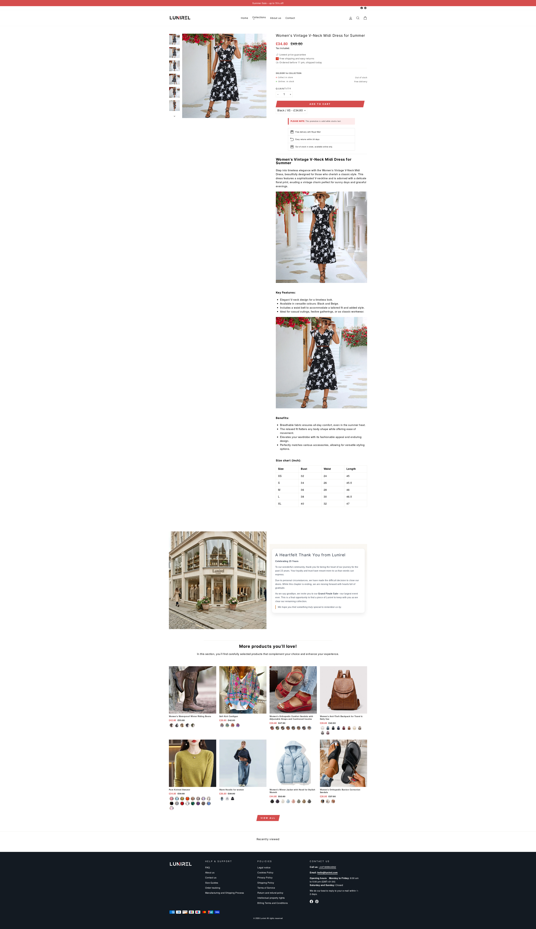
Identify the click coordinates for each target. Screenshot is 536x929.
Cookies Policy (265, 872)
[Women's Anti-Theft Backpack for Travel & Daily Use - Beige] (354, 728)
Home (244, 18)
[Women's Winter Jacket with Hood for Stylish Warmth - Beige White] (283, 801)
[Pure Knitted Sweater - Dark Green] (177, 799)
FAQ (207, 867)
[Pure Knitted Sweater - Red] (182, 803)
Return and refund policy (270, 892)
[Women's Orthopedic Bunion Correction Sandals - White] (328, 801)
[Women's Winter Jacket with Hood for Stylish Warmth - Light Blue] (288, 801)
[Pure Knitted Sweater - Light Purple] (203, 799)
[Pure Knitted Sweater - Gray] (177, 803)
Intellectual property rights (271, 897)
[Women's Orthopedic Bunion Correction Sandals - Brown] (333, 801)
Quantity (283, 88)
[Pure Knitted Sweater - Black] (171, 803)
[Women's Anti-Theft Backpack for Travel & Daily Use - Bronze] (360, 728)
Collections (259, 17)
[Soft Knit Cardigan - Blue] (222, 725)
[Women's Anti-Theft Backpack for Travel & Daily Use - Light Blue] (328, 728)
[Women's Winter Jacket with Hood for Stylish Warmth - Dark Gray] (309, 801)
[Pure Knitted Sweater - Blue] (209, 803)
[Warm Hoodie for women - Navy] (222, 799)
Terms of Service (266, 887)
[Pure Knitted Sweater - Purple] (198, 803)
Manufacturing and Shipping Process (224, 892)
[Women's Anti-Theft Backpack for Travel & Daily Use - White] (322, 728)
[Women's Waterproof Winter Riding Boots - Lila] (187, 725)
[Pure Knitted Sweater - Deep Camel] (203, 803)
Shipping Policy (265, 882)
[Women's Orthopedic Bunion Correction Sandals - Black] (322, 801)
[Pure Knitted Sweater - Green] (193, 803)
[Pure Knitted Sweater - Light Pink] (171, 808)
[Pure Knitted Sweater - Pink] (171, 799)
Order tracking (212, 887)
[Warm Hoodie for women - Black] (232, 799)
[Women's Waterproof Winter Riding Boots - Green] (193, 725)
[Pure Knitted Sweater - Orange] (187, 799)
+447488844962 (327, 867)
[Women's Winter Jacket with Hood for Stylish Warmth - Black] (272, 801)
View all (268, 817)
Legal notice (263, 867)
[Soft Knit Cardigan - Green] (227, 725)
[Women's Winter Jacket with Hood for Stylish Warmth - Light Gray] (299, 801)
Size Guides (211, 882)
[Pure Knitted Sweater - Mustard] (182, 799)
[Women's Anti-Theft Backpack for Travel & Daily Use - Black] (333, 728)
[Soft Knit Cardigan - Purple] (238, 725)
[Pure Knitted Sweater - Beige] (209, 799)
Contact (290, 18)
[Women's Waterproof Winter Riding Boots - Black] (177, 725)
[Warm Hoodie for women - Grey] (227, 799)
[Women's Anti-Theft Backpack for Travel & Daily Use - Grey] (322, 733)
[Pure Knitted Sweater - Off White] (198, 799)
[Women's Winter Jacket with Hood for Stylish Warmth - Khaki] (304, 801)
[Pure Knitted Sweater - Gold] (193, 799)
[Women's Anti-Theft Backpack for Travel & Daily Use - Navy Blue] (338, 728)
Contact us (210, 877)
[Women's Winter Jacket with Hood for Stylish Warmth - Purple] (277, 801)
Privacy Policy (264, 877)
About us (275, 18)
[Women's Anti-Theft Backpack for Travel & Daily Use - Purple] (328, 733)
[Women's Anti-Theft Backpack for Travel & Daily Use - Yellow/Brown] (349, 728)
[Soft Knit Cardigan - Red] (232, 725)
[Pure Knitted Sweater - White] (187, 803)
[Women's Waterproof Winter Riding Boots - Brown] (182, 725)
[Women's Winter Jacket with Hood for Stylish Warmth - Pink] (293, 801)
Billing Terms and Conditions (272, 903)
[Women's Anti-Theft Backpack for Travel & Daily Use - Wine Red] (344, 728)
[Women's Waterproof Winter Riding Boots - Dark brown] (171, 725)
